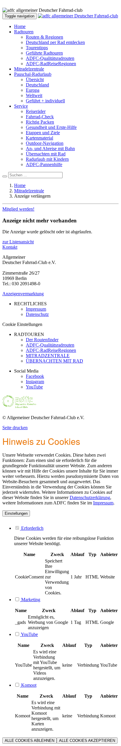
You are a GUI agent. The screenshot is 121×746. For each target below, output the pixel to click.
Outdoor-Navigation (44, 143)
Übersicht (35, 79)
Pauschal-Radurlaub (32, 74)
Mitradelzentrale (29, 68)
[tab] (66, 528)
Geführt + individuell (45, 100)
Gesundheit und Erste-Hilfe (51, 127)
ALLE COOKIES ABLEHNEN (29, 740)
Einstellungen (16, 513)
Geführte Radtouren (44, 52)
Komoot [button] (28, 685)
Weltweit (34, 95)
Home (20, 26)
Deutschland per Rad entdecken (55, 42)
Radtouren (23, 31)
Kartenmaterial (39, 137)
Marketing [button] (30, 599)
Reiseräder (36, 111)
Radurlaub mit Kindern (47, 159)
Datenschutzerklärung (90, 497)
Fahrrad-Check (40, 116)
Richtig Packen (40, 121)
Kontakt (9, 247)
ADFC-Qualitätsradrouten (50, 58)
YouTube (34, 386)
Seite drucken (15, 427)
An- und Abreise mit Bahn (50, 148)
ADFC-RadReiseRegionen (51, 63)
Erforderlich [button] (31, 528)
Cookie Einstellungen (22, 324)
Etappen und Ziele (43, 132)
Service (21, 106)
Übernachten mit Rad (45, 153)
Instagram (35, 381)
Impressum (103, 502)
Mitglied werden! (18, 208)
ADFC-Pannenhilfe (44, 164)
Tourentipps (37, 47)
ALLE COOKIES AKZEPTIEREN (87, 740)
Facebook (35, 376)
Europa (32, 90)
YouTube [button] (29, 634)
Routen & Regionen (44, 37)
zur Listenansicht (18, 241)
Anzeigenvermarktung (23, 293)
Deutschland (37, 84)
